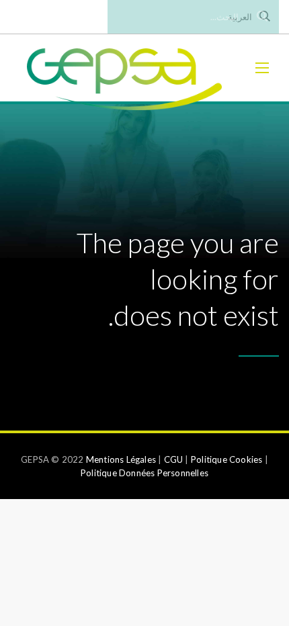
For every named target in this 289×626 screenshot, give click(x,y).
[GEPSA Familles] (124, 67)
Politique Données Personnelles (144, 472)
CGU (173, 459)
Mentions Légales (121, 459)
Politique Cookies (226, 459)
